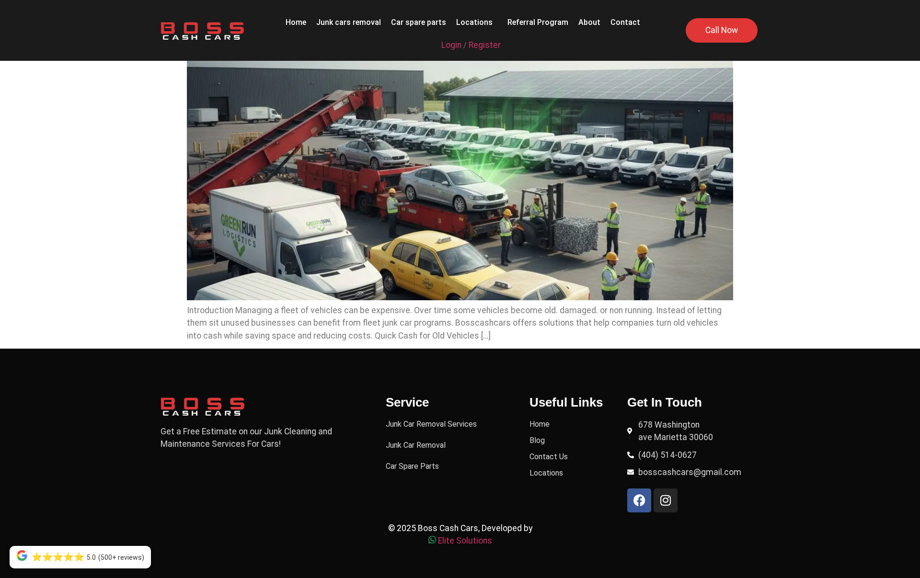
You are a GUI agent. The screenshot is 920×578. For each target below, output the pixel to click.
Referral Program (537, 22)
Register (485, 45)
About (589, 22)
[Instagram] (666, 500)
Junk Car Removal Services (431, 424)
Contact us (548, 456)
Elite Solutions (465, 540)
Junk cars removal (348, 22)
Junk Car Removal (416, 445)
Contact (625, 22)
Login (451, 45)
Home (296, 22)
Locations (474, 22)
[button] (476, 22)
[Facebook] (639, 500)
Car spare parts (418, 22)
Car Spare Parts (412, 466)
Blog (537, 440)
